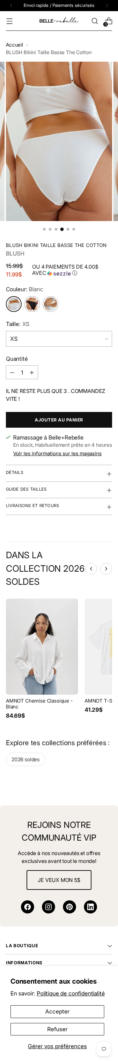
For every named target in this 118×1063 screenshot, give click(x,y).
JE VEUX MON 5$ (59, 880)
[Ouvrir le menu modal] (9, 21)
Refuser (57, 1029)
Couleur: (24, 289)
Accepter (57, 1011)
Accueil (14, 45)
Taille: (18, 323)
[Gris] (50, 304)
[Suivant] (107, 5)
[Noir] (32, 304)
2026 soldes (25, 759)
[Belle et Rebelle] (59, 21)
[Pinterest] (69, 906)
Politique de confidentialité (71, 993)
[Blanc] (14, 304)
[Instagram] (48, 906)
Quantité (17, 358)
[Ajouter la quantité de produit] (32, 372)
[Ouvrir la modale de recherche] (94, 21)
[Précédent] (11, 5)
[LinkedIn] (90, 906)
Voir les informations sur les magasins (57, 453)
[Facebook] (27, 906)
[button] (72, 270)
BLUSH (15, 253)
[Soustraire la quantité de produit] (12, 372)
